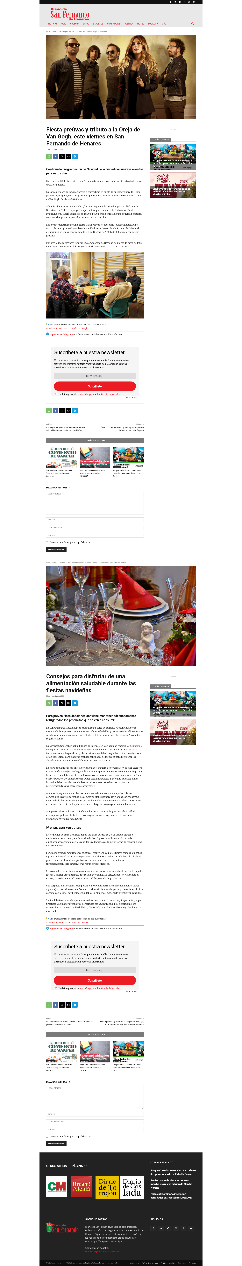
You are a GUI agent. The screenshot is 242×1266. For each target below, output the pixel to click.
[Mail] (175, 2)
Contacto (192, 1263)
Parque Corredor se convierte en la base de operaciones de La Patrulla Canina (127, 473)
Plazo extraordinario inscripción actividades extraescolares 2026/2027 (92, 473)
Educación (84, 467)
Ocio (63, 23)
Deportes (98, 23)
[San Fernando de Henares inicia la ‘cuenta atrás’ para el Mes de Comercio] (61, 457)
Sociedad (153, 23)
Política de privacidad (150, 1263)
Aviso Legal (86, 394)
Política (129, 23)
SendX (136, 397)
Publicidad (182, 1263)
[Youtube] (194, 2)
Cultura (74, 23)
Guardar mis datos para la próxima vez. (71, 542)
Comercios (50, 467)
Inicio (48, 31)
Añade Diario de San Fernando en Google (67, 328)
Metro (140, 23)
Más (164, 23)
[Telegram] (180, 2)
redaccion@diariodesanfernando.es (104, 1251)
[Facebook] (170, 2)
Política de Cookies (168, 1263)
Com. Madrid (114, 23)
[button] (192, 23)
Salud (86, 23)
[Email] (68, 156)
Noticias (52, 23)
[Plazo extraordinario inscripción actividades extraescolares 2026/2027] (95, 457)
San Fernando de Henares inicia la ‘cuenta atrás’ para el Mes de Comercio (60, 473)
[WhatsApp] (189, 2)
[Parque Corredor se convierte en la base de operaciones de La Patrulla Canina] (128, 457)
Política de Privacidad (108, 394)
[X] (184, 2)
